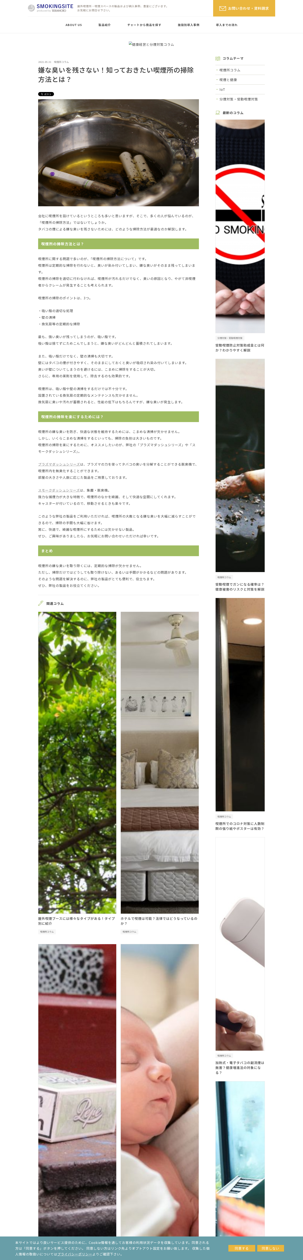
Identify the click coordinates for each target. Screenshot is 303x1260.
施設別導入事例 (189, 25)
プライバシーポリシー (74, 1254)
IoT (222, 89)
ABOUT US (74, 25)
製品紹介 (105, 25)
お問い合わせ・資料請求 (248, 8)
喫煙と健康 (228, 79)
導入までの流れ (227, 25)
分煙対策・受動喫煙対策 (239, 99)
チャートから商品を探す (144, 25)
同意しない (270, 1248)
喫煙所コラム (61, 62)
